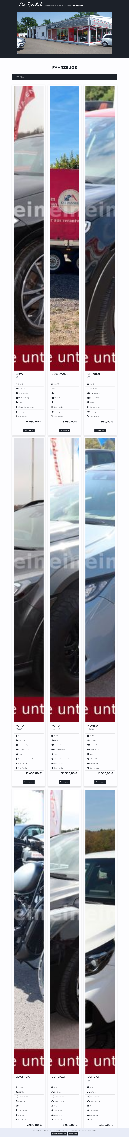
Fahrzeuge (78, 6)
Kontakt (59, 6)
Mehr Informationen (59, 1133)
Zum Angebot (28, 430)
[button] (24, 33)
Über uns (49, 6)
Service (67, 6)
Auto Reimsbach (30, 6)
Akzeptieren (73, 1133)
